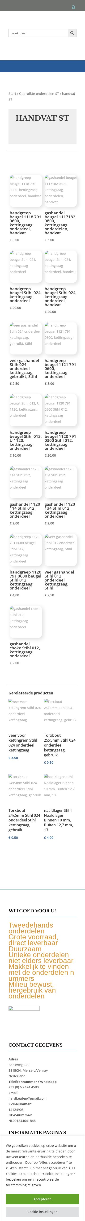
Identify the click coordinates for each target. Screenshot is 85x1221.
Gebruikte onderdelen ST (39, 93)
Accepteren (42, 1199)
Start (12, 93)
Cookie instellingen (42, 1211)
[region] (42, 1178)
